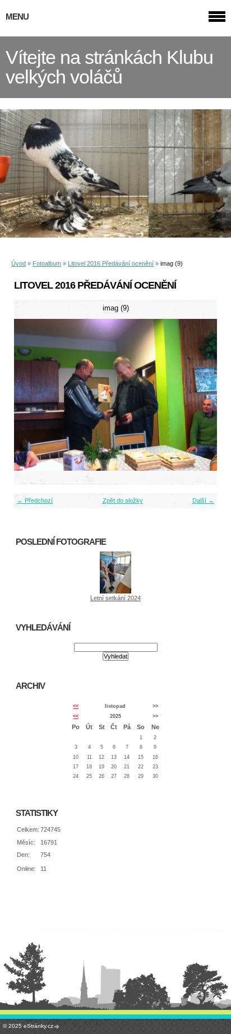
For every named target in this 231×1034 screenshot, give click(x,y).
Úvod (18, 263)
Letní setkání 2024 (115, 598)
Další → (203, 500)
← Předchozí (35, 500)
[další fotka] (198, 395)
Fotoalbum (47, 263)
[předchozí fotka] (32, 395)
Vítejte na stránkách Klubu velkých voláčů (109, 67)
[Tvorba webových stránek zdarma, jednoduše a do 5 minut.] (57, 1026)
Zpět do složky (123, 500)
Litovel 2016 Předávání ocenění (111, 263)
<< (75, 706)
